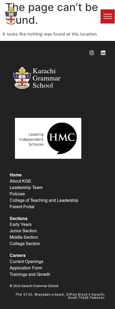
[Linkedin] (103, 53)
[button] (108, 16)
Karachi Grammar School (40, 15)
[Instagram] (91, 53)
